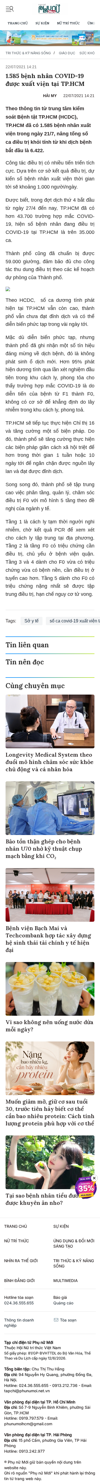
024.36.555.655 (19, 1302)
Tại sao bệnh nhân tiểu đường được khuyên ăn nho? (45, 1199)
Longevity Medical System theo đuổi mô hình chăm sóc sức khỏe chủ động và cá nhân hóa (49, 762)
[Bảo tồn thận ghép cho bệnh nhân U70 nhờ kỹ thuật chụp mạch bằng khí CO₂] (50, 808)
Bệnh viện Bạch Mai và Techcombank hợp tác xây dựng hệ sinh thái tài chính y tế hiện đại (48, 939)
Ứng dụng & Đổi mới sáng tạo (73, 1243)
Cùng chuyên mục (35, 685)
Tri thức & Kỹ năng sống (28, 53)
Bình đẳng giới (19, 1280)
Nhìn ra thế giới (21, 1260)
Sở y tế (31, 620)
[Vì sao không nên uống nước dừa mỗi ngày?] (50, 989)
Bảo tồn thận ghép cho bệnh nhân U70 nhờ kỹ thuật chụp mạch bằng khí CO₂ (44, 848)
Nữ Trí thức (68, 23)
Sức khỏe (88, 53)
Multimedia (65, 1280)
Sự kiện (42, 23)
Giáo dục (67, 53)
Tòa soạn (67, 1320)
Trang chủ (18, 23)
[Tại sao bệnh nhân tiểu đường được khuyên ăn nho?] (50, 1162)
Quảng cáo (63, 1302)
